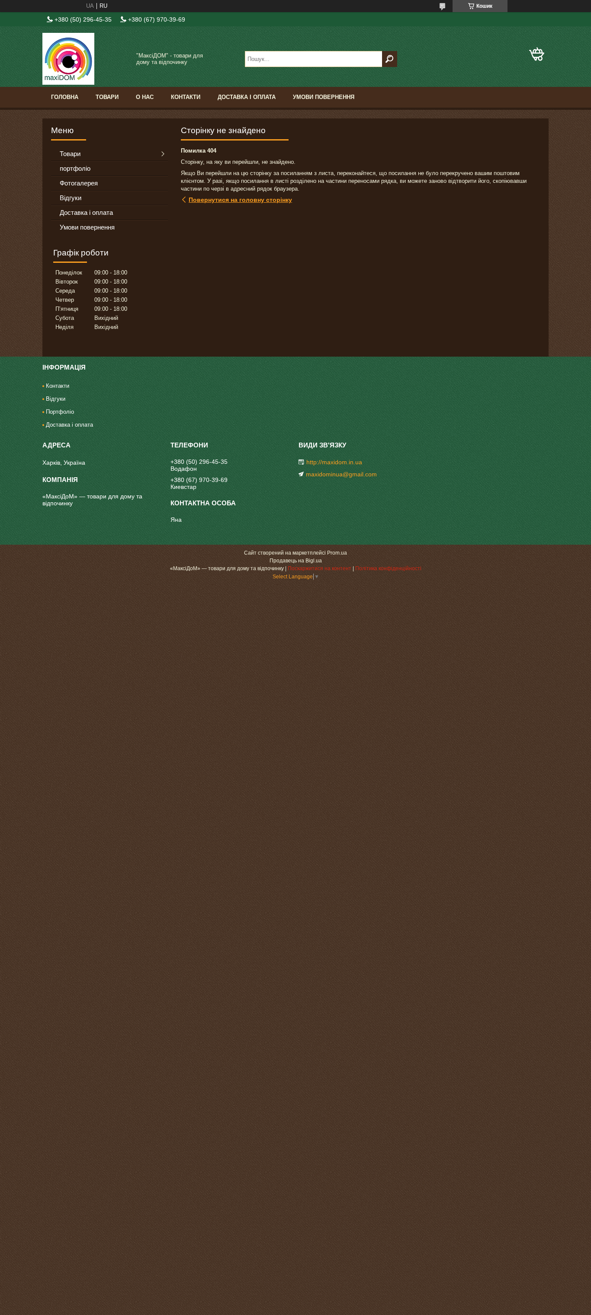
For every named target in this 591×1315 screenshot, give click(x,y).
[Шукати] (389, 59)
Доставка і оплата (247, 97)
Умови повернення (323, 97)
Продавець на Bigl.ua (296, 561)
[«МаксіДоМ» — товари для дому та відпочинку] (85, 59)
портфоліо (75, 168)
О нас (145, 97)
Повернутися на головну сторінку (240, 199)
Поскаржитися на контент (319, 568)
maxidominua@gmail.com (341, 474)
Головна (64, 97)
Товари (107, 97)
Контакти (185, 97)
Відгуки (70, 197)
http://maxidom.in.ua (334, 462)
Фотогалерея (79, 183)
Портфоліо (60, 412)
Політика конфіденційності (388, 568)
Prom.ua (337, 553)
